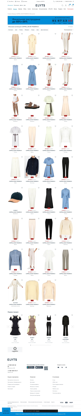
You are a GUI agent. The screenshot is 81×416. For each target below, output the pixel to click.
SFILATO (51, 9)
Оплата (32, 380)
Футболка (15, 121)
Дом (25, 5)
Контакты (55, 391)
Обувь (24, 9)
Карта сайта (10, 403)
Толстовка (32, 182)
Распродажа (70, 9)
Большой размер (43, 9)
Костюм (15, 340)
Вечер (55, 9)
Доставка (32, 382)
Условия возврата (34, 384)
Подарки (60, 9)
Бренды (15, 9)
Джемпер (66, 244)
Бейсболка (15, 213)
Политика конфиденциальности (13, 402)
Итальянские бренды (35, 395)
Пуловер (65, 152)
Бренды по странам (34, 393)
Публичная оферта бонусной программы (35, 402)
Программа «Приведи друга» (14, 382)
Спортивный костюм (15, 306)
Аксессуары (35, 9)
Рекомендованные (68, 29)
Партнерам (10, 388)
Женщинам (10, 5)
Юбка (15, 182)
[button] (8, 326)
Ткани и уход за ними (35, 391)
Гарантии (52, 402)
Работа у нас (56, 388)
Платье (32, 59)
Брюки (15, 59)
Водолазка (49, 306)
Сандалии (32, 121)
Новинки (10, 9)
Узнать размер (33, 388)
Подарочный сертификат (13, 384)
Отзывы (54, 386)
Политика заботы (57, 393)
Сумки (29, 9)
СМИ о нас (55, 382)
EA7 (15, 339)
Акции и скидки (11, 386)
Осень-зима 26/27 (15, 342)
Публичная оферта (23, 402)
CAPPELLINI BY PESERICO (23, 13)
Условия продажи (47, 402)
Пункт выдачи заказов (58, 384)
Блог (65, 9)
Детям (21, 5)
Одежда (20, 9)
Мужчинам (16, 5)
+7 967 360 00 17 (13, 370)
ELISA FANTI (66, 339)
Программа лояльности (13, 380)
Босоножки (49, 59)
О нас (54, 380)
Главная (9, 13)
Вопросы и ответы (34, 386)
